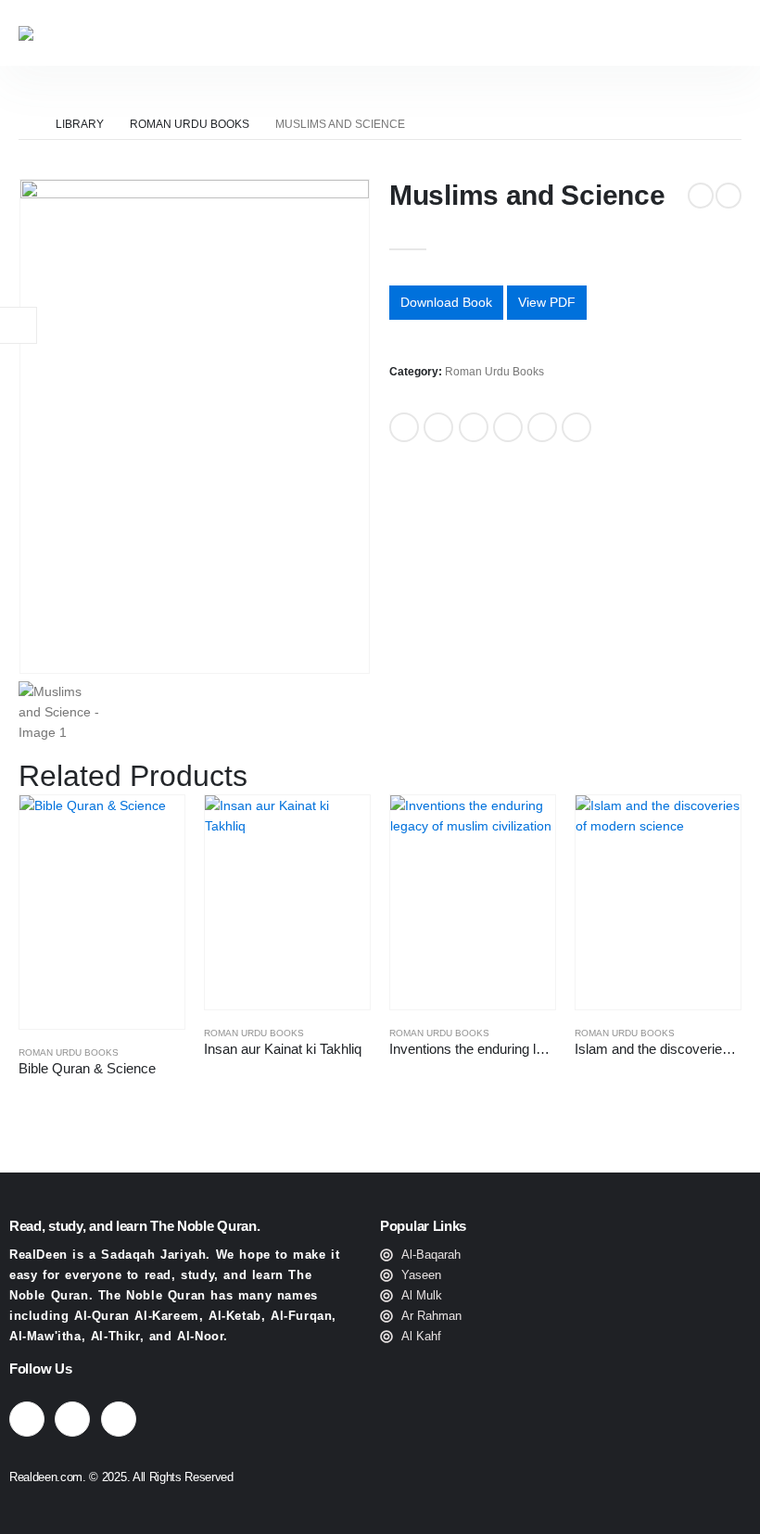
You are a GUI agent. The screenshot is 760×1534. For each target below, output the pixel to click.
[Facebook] (26, 1419)
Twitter (438, 427)
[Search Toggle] (717, 33)
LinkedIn (473, 427)
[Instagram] (118, 1419)
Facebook (404, 427)
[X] (72, 1419)
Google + (508, 427)
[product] (101, 912)
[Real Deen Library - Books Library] (148, 33)
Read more (154, 826)
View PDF (547, 302)
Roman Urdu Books (494, 371)
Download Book (446, 302)
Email (576, 427)
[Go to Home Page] (24, 124)
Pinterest (542, 427)
